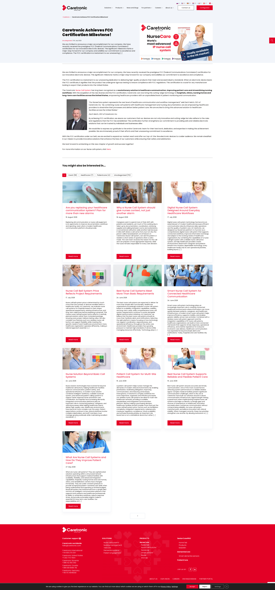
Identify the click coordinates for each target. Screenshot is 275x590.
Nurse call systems (111, 542)
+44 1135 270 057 (69, 552)
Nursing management (113, 545)
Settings (175, 587)
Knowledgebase (189, 579)
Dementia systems (111, 550)
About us (169, 8)
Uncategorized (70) (122, 175)
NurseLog (145, 550)
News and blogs (132, 8)
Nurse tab (145, 545)
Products (119, 8)
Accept (192, 586)
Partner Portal (206, 579)
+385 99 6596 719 (69, 567)
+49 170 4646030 (69, 572)
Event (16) (73, 175)
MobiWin (182, 547)
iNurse (143, 555)
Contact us (186, 8)
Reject (204, 586)
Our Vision (165, 579)
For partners (146, 8)
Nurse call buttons (148, 547)
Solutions (107, 8)
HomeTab (183, 542)
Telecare (107, 547)
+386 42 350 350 (69, 562)
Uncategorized (67, 40)
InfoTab (144, 558)
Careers (158, 8)
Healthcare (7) (87, 175)
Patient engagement (112, 553)
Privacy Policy (166, 586)
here (109, 149)
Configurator (204, 8)
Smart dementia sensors (189, 556)
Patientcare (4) (103, 175)
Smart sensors (147, 552)
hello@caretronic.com (71, 545)
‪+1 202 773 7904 (68, 557)
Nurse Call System (83, 90)
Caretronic (66, 17)
